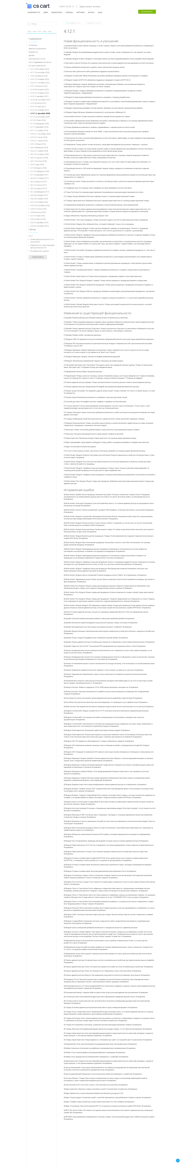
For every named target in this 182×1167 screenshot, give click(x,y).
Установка (33, 45)
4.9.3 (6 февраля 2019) (39, 147)
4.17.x (39, 31)
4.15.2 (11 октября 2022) (39, 82)
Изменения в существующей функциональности (42, 246)
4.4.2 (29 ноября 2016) (39, 198)
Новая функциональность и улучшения (42, 240)
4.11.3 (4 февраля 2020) (39, 123)
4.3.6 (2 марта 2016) (38, 219)
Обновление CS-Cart (37, 59)
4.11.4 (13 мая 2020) (38, 120)
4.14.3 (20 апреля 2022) (39, 89)
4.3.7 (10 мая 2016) (37, 216)
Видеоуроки (56, 12)
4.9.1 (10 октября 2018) (39, 154)
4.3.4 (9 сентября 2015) (39, 226)
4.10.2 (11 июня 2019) (38, 140)
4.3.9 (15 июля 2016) (38, 209)
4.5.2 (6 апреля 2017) (38, 188)
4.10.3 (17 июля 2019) (38, 137)
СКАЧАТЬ (148, 11)
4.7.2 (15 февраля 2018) (39, 171)
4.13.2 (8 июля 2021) (38, 103)
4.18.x (44, 31)
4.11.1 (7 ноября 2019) (39, 130)
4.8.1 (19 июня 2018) (38, 161)
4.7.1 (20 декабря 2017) (39, 175)
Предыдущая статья (74, 23)
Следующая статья (92, 23)
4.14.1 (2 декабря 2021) (39, 96)
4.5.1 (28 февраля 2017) (39, 192)
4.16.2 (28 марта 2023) (38, 76)
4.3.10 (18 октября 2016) (39, 205)
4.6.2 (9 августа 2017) (38, 181)
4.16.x (34, 31)
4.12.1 (31, 236)
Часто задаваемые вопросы (40, 62)
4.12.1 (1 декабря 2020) (40, 113)
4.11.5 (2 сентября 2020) (40, 117)
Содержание (35, 38)
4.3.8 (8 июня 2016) (38, 212)
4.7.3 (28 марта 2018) (38, 168)
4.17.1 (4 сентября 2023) (40, 72)
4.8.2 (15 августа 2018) (39, 158)
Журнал (91, 12)
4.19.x (49, 31)
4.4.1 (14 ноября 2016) (39, 202)
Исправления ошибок (39, 251)
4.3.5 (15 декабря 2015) (39, 222)
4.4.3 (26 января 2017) (39, 195)
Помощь (69, 12)
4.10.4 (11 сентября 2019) (40, 134)
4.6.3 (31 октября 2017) (39, 178)
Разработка (33, 52)
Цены (100, 12)
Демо (46, 12)
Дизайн (32, 55)
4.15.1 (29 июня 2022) (38, 86)
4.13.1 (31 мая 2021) (38, 106)
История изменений (37, 65)
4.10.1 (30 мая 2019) (38, 144)
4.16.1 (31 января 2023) (39, 79)
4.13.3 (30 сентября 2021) (40, 100)
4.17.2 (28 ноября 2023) (39, 69)
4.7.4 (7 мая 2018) (37, 164)
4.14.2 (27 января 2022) (39, 93)
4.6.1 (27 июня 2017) (38, 185)
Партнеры (80, 12)
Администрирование (37, 48)
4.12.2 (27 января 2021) (39, 110)
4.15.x (29, 31)
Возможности (34, 12)
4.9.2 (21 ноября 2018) (39, 151)
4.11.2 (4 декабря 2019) (39, 127)
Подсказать (38, 257)
